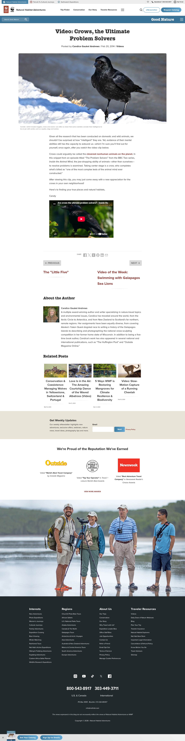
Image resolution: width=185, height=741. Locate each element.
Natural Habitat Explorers (140, 632)
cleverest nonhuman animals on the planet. (110, 154)
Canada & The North (69, 629)
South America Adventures (72, 651)
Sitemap (134, 655)
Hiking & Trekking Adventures (40, 651)
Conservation (104, 617)
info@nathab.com (92, 708)
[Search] (141, 10)
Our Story (103, 621)
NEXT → (135, 263)
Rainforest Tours (35, 643)
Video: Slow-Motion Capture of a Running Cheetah (129, 386)
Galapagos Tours (68, 632)
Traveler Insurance (138, 629)
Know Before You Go (138, 647)
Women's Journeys (36, 621)
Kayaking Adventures (37, 655)
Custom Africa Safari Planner (40, 658)
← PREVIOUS (52, 263)
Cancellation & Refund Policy (142, 643)
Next (120, 429)
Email (94, 424)
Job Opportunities (106, 636)
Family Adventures (36, 629)
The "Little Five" (56, 272)
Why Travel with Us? (106, 625)
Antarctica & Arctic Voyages (72, 636)
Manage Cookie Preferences (110, 658)
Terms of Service (105, 651)
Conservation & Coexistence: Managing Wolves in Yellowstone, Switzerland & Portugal (55, 390)
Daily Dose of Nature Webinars (142, 617)
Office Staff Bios (105, 632)
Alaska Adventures (69, 625)
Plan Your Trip (136, 625)
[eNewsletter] (51, 737)
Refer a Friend (104, 643)
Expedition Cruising (36, 632)
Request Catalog (171, 9)
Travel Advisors (136, 651)
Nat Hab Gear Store (138, 636)
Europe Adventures (69, 655)
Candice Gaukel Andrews (85, 46)
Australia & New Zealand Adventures (75, 643)
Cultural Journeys (35, 625)
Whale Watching (35, 640)
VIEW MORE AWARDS (92, 491)
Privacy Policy (130, 429)
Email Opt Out (104, 647)
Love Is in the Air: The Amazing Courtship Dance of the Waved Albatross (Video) (80, 388)
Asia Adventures (68, 640)
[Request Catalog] (27, 737)
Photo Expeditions (36, 617)
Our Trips (102, 614)
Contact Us (103, 640)
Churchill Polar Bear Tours (71, 614)
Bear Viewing (34, 636)
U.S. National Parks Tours (71, 621)
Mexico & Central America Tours (74, 647)
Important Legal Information (141, 640)
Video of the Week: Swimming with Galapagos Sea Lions (118, 277)
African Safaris (67, 617)
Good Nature (162, 19)
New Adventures (35, 614)
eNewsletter (151, 9)
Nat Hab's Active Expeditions (40, 647)
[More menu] (123, 10)
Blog (132, 621)
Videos (120, 46)
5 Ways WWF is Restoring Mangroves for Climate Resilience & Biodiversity (105, 390)
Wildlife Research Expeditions (40, 662)
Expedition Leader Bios (108, 629)
